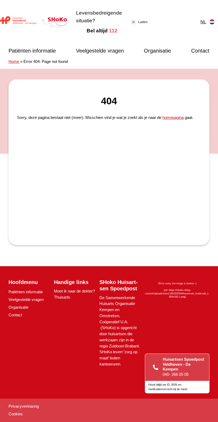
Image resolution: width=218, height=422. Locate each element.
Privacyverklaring (24, 406)
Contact (200, 51)
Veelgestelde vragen (100, 51)
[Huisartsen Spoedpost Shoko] (34, 22)
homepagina (173, 117)
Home (14, 61)
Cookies (16, 414)
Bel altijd (102, 30)
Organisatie (157, 51)
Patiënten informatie (32, 51)
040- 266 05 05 (175, 374)
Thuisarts (62, 297)
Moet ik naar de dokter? (74, 291)
